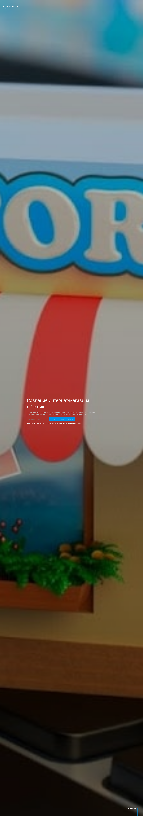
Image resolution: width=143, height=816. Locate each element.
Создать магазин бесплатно (62, 419)
